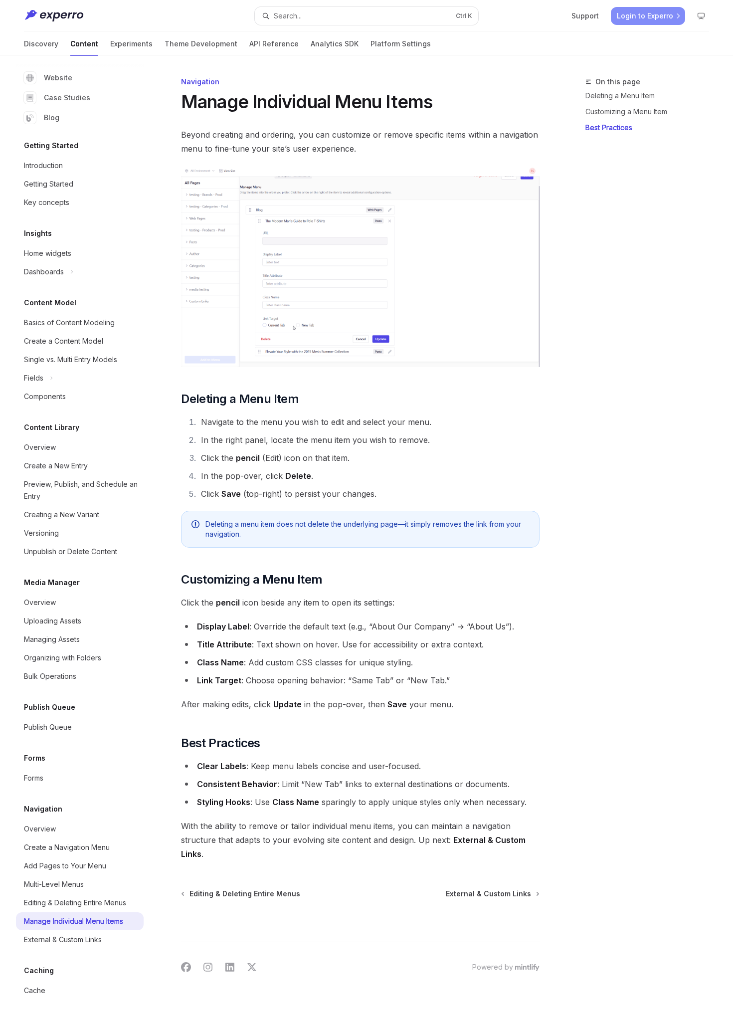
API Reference (274, 43)
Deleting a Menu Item (620, 95)
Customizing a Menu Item (626, 111)
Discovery (41, 43)
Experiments (131, 43)
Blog (51, 117)
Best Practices (608, 127)
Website (58, 77)
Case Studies (67, 97)
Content (84, 43)
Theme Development (201, 43)
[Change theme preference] (701, 16)
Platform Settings (400, 43)
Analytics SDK (335, 43)
